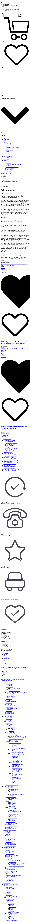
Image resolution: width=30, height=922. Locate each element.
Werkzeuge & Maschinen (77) (10, 456)
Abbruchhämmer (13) (11, 444)
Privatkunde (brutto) (5, 5)
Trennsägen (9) (9, 445)
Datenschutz (6, 658)
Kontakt (5, 654)
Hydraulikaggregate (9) (11, 443)
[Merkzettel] (16, 67)
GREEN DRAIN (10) (8, 453)
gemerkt (4, 269)
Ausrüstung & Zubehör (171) (10, 461)
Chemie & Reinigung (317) (9, 464)
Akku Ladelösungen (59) (9, 468)
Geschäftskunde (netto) (15, 5)
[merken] (15, 339)
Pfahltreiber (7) (9, 449)
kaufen (2, 266)
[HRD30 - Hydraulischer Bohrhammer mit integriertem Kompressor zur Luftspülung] (15, 265)
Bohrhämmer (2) (10, 450)
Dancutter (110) (7, 439)
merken (3, 271)
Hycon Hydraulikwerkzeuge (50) (11, 440)
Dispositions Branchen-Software (10, 466)
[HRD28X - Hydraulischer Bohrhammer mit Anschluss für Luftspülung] (15, 350)
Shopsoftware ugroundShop (7, 680)
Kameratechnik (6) (7, 465)
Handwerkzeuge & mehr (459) (10, 462)
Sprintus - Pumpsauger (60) (9, 454)
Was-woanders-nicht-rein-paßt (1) (11, 470)
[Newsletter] (15, 668)
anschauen (3, 268)
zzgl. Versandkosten (17, 679)
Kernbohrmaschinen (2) (11, 448)
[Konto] (16, 95)
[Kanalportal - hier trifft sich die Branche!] (10, 9)
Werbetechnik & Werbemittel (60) (11, 469)
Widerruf (5, 655)
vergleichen (3, 272)
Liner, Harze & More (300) (9, 458)
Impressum (6, 657)
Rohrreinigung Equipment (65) (10, 460)
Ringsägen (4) (9, 447)
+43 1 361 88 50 (14, 173)
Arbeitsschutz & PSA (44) (9, 452)
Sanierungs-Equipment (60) (9, 457)
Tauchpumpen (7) (10, 441)
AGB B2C (6, 653)
